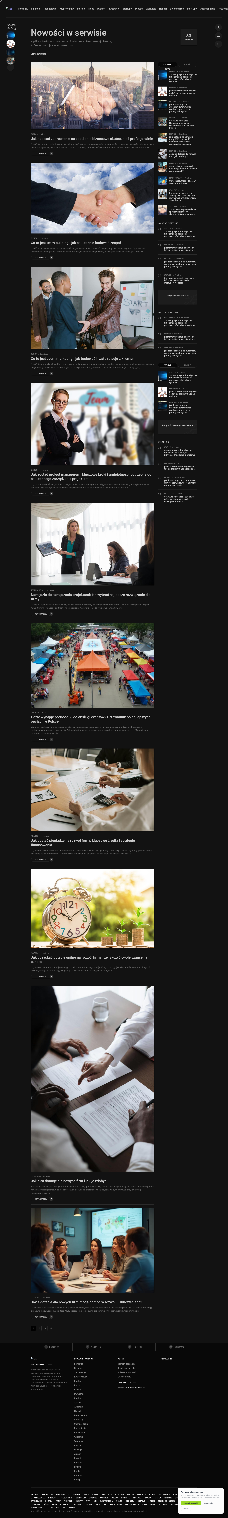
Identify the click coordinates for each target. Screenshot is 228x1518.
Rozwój (34, 953)
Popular (167, 365)
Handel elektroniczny (103, 1501)
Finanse (34, 836)
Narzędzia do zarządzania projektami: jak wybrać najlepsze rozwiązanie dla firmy (91, 597)
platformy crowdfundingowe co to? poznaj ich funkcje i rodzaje (183, 93)
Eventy (34, 354)
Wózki (46, 1504)
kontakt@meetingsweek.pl (131, 1387)
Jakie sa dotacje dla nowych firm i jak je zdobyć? (69, 1181)
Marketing (61, 1507)
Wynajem (64, 1504)
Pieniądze (68, 1501)
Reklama (78, 1462)
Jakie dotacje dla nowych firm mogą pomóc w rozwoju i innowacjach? (86, 1302)
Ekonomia (168, 245)
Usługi (34, 712)
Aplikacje (173, 71)
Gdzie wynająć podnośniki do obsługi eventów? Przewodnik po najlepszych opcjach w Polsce (91, 719)
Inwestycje (79, 1394)
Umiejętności (116, 1504)
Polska (167, 494)
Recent (187, 365)
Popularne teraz (167, 65)
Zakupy (77, 1454)
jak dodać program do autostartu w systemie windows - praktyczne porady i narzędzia (180, 108)
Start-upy (78, 1419)
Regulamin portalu (126, 1368)
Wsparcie (173, 118)
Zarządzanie (36, 1501)
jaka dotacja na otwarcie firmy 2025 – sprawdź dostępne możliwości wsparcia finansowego (181, 140)
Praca (77, 1385)
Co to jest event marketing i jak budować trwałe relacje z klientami (83, 358)
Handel (77, 1411)
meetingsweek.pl (38, 54)
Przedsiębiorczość (166, 1501)
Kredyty (78, 1471)
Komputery (169, 477)
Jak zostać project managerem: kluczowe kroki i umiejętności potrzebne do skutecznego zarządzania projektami (91, 477)
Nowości (187, 64)
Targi (54, 1504)
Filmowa (88, 1504)
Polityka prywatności (127, 1372)
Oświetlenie (100, 1504)
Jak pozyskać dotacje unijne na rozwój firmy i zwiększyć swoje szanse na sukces (89, 960)
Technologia (37, 590)
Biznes (34, 238)
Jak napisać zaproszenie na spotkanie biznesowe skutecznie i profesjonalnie (92, 138)
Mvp (88, 1501)
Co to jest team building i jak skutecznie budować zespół (76, 243)
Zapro (33, 134)
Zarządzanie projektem (136, 1504)
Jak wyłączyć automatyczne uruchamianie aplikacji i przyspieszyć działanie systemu (183, 78)
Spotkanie (163, 1504)
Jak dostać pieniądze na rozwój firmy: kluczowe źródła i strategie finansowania (83, 843)
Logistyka (35, 1504)
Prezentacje (80, 1428)
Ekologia (78, 1449)
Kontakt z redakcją (126, 1364)
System (167, 228)
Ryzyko (77, 1467)
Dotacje (35, 1176)
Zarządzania (36, 1507)
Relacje (49, 1507)
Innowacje (52, 1498)
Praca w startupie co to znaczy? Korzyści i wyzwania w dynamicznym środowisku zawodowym (183, 197)
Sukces (151, 1501)
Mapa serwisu (124, 1376)
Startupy (78, 1398)
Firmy (58, 1501)
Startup (173, 190)
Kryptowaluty (175, 178)
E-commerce (80, 1415)
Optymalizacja (171, 317)
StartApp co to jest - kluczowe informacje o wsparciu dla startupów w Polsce (181, 124)
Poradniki (173, 101)
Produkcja (76, 1504)
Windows (168, 348)
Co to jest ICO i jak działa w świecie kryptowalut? (182, 182)
